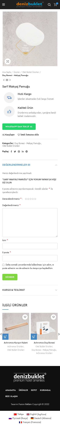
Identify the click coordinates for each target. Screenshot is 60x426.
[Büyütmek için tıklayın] (8, 61)
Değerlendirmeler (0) (16, 164)
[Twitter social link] (15, 152)
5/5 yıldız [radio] (35, 199)
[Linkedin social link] (23, 152)
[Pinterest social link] (19, 152)
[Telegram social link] (27, 152)
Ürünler (17, 72)
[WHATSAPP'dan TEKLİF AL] (34, 337)
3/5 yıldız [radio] (30, 199)
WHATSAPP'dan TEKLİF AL (19, 126)
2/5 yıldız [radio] (28, 199)
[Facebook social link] (11, 152)
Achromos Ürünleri (15, 346)
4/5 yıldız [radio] (33, 199)
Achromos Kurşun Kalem (16, 342)
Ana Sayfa (6, 72)
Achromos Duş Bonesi (44, 342)
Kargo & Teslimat (13, 290)
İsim (5, 240)
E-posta (6, 252)
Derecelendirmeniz (12, 198)
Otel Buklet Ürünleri (30, 72)
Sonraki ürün (10, 80)
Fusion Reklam (25, 404)
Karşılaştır (10, 135)
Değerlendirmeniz (11, 205)
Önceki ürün (3, 80)
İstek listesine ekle (30, 135)
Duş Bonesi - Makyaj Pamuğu (15, 75)
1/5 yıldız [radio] (26, 199)
